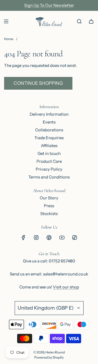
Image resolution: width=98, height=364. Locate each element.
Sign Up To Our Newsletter (49, 5)
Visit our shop (66, 287)
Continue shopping (38, 83)
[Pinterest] (49, 237)
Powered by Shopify (49, 357)
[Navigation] (6, 21)
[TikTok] (75, 237)
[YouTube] (62, 237)
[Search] (79, 21)
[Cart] (91, 21)
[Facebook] (23, 237)
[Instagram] (36, 237)
